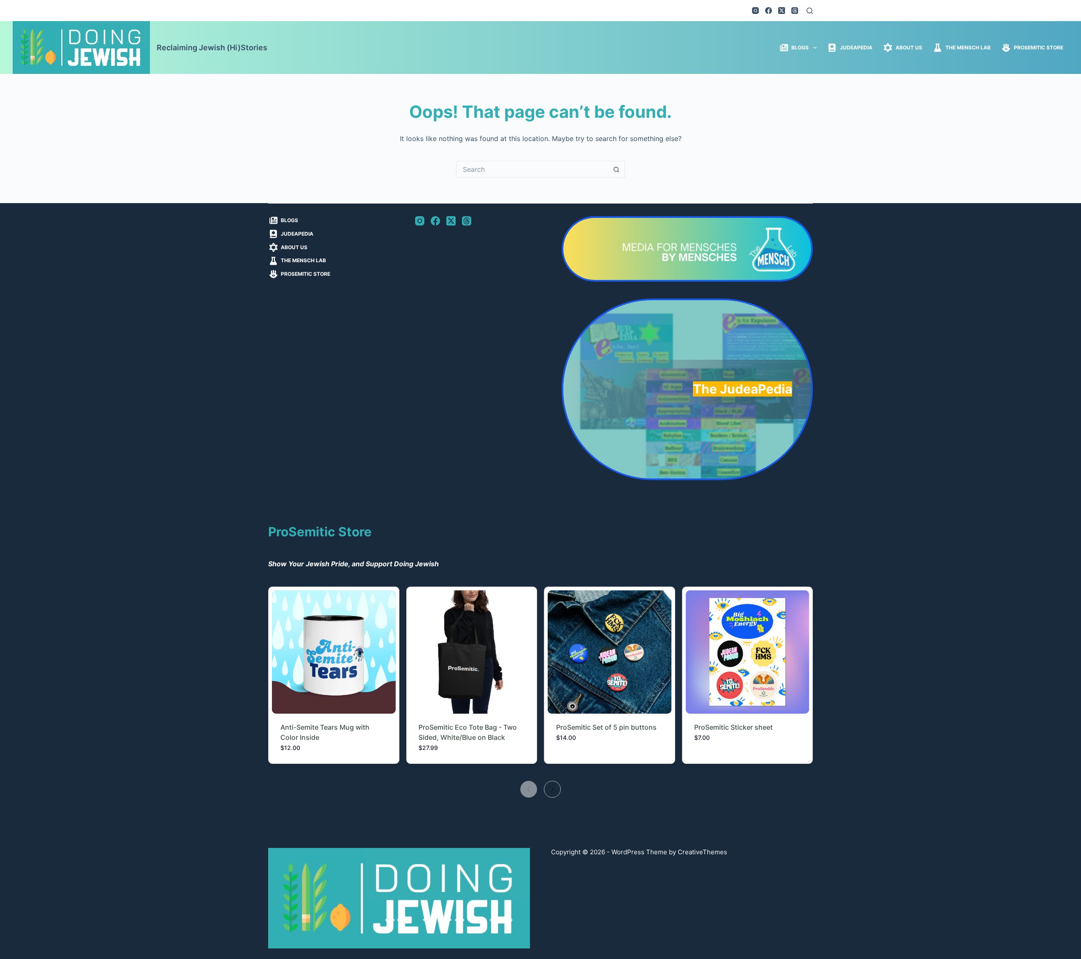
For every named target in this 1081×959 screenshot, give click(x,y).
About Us (909, 47)
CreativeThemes (702, 852)
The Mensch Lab (968, 47)
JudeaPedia (856, 47)
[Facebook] (768, 10)
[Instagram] (755, 10)
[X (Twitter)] (781, 10)
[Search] (810, 11)
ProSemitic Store (1038, 47)
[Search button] (616, 169)
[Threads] (794, 10)
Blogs (800, 47)
